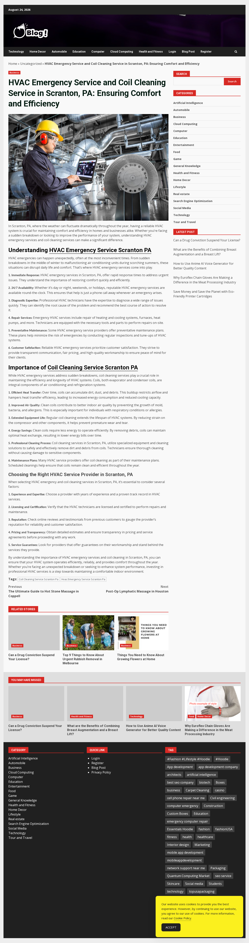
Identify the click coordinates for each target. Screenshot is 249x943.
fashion (204, 829)
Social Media (182, 208)
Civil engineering (222, 798)
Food (176, 152)
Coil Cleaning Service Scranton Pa (38, 579)
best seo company (180, 782)
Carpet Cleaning (197, 790)
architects (174, 775)
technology (175, 891)
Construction (213, 806)
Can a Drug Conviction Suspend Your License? (34, 632)
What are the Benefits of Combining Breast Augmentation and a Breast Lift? (95, 703)
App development (180, 767)
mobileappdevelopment (184, 860)
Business (14, 72)
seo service (223, 876)
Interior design (178, 845)
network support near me (186, 868)
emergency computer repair (187, 821)
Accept (171, 927)
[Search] (236, 51)
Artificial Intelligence (188, 103)
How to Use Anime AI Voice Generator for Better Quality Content (154, 703)
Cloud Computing (121, 51)
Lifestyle (179, 187)
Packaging (218, 868)
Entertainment (183, 145)
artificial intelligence (201, 775)
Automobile (59, 51)
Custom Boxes (177, 813)
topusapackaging (202, 891)
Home (12, 64)
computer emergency (182, 806)
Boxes (220, 782)
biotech (204, 782)
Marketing (202, 845)
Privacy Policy (101, 772)
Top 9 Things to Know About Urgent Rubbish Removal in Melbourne (88, 632)
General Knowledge (187, 166)
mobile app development (185, 852)
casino (219, 790)
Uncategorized (31, 64)
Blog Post (188, 51)
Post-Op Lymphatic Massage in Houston (137, 588)
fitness (172, 837)
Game (177, 159)
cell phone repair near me (186, 798)
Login (172, 51)
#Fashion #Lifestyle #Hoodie (188, 759)
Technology (16, 51)
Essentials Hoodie (180, 829)
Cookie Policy (182, 918)
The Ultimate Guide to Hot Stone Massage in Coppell (43, 591)
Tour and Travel (184, 222)
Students (215, 883)
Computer (97, 51)
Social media (194, 883)
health (187, 837)
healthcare (205, 837)
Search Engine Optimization (192, 201)
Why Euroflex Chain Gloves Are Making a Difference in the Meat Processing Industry (213, 703)
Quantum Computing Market (188, 876)
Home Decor (38, 51)
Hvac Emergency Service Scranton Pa (83, 579)
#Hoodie (222, 759)
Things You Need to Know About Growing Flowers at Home (142, 632)
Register (206, 51)
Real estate (181, 194)
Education (79, 51)
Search (181, 74)
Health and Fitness (151, 51)
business (173, 790)
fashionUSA (223, 829)
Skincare (173, 883)
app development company (218, 767)
